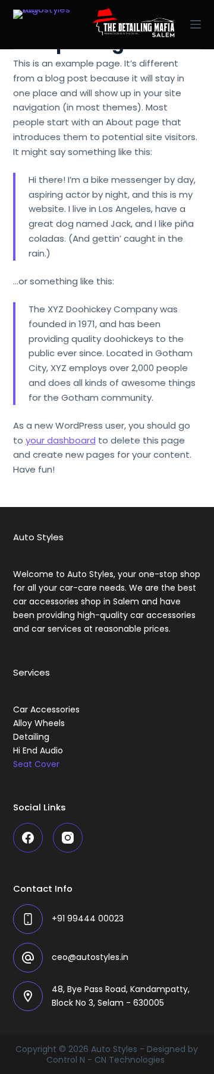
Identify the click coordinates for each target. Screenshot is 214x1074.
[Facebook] (28, 838)
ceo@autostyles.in (90, 957)
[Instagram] (68, 838)
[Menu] (195, 24)
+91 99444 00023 (88, 918)
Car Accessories (46, 709)
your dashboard (61, 440)
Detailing (31, 737)
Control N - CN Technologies (106, 1060)
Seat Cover (36, 764)
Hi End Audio (38, 750)
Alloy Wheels (39, 723)
